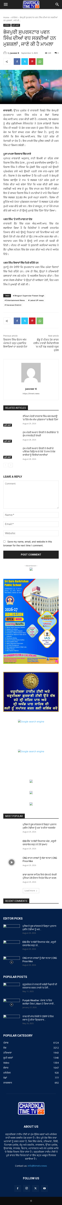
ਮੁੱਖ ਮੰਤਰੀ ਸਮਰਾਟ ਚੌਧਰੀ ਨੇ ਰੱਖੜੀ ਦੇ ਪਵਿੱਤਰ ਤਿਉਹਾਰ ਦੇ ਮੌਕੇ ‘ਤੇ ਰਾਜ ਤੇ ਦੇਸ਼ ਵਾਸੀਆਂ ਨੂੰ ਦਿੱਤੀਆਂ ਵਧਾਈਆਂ (39, 451)
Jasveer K (14, 53)
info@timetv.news (37, 1165)
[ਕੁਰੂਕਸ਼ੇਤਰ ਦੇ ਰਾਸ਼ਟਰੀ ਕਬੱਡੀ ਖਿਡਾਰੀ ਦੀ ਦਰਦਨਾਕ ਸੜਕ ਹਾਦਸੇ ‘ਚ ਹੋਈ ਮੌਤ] (11, 988)
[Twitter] (24, 61)
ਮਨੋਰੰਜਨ (14, 17)
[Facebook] (17, 61)
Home (6, 17)
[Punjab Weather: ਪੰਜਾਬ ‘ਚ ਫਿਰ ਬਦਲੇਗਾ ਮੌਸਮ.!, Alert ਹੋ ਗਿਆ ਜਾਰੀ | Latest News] (11, 1004)
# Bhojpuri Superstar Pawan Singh (28, 295)
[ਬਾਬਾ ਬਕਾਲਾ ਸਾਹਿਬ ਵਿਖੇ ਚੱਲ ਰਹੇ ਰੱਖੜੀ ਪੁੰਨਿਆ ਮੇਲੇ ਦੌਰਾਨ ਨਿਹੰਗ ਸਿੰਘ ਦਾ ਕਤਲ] (11, 879)
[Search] (57, 4)
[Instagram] (26, 1188)
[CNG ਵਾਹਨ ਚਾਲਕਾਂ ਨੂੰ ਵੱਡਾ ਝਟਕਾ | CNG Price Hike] (11, 862)
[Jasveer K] (5, 53)
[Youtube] (44, 1188)
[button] (5, 4)
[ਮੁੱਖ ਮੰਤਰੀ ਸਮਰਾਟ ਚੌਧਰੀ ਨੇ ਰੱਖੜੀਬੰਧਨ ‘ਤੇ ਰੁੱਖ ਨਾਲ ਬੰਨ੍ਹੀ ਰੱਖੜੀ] (11, 437)
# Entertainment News (15, 300)
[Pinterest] (32, 61)
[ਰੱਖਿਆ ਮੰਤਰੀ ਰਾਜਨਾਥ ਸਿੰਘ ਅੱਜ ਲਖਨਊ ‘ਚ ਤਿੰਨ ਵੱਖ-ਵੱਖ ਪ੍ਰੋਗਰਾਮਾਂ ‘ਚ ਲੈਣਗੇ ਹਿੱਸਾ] (11, 420)
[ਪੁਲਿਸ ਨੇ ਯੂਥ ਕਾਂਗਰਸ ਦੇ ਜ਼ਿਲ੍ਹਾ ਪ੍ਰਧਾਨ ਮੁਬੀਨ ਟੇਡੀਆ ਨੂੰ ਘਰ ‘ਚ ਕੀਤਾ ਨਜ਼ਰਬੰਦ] (11, 829)
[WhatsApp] (40, 61)
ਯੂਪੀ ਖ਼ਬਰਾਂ (15, 25)
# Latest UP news (36, 300)
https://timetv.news (31, 393)
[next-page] (11, 465)
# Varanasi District (13, 305)
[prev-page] (5, 465)
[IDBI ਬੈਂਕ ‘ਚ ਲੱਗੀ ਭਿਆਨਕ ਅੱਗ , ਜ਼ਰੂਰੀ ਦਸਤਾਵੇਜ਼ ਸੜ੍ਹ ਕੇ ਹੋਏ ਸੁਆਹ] (11, 845)
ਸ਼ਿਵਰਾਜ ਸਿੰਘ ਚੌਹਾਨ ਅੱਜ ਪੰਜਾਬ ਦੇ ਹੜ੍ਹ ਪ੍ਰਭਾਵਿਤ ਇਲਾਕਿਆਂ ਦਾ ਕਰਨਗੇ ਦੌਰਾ (15, 343)
